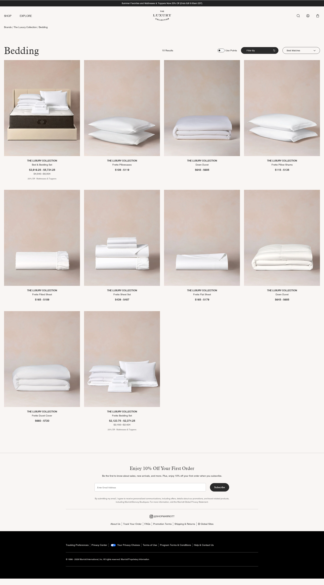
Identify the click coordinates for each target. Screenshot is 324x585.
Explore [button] (26, 16)
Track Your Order (132, 524)
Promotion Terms (162, 524)
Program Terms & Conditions (175, 545)
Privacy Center (99, 545)
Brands (8, 27)
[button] (317, 16)
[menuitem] (12, 16)
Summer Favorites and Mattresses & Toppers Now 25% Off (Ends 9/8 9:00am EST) (162, 3)
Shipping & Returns (184, 524)
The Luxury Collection (25, 27)
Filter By (251, 50)
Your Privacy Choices (128, 545)
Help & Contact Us (204, 545)
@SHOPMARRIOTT (163, 516)
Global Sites (206, 524)
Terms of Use (150, 545)
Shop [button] (8, 16)
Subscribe (219, 487)
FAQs (147, 524)
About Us (115, 524)
